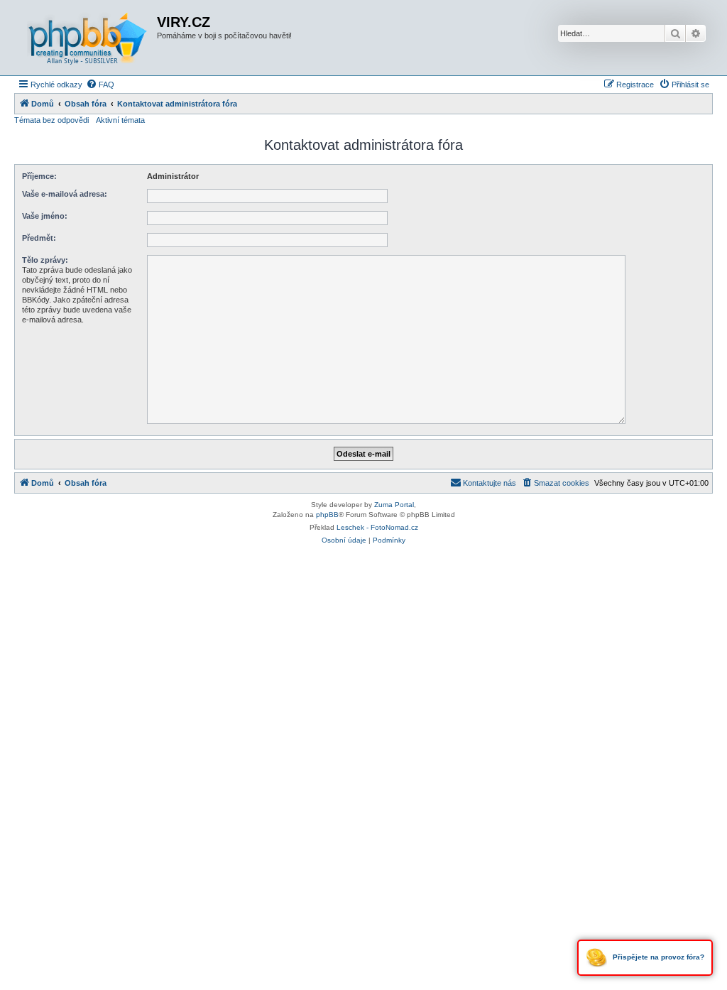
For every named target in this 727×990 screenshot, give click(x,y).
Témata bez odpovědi (51, 120)
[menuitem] (100, 84)
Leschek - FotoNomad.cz (377, 527)
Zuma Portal (394, 504)
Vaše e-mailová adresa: (64, 194)
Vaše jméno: (44, 216)
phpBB (327, 514)
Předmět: (39, 238)
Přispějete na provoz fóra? (657, 957)
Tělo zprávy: (45, 260)
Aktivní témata (120, 120)
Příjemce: (39, 176)
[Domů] (87, 38)
